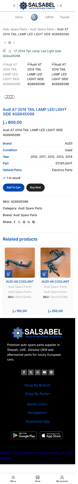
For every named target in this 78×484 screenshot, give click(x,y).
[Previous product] (5, 42)
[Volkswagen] (34, 17)
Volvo (19, 17)
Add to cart (14, 187)
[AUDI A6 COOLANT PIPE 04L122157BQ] (56, 263)
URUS (49, 17)
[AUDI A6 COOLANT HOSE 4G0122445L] (20, 263)
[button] (8, 274)
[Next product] (14, 42)
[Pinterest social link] (24, 222)
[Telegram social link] (33, 222)
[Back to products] (9, 42)
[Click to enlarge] (10, 51)
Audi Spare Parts (30, 208)
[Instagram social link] (38, 372)
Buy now (35, 187)
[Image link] (37, 333)
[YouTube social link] (44, 372)
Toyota (64, 17)
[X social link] (19, 222)
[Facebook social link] (14, 222)
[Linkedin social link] (29, 222)
